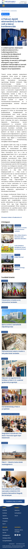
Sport (4, 523)
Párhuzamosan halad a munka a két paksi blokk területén (13, 352)
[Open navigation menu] (3, 6)
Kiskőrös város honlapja (19, 530)
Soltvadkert (18, 513)
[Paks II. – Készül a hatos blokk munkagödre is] (14, 453)
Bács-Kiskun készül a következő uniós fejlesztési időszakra (20, 236)
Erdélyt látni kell (18, 257)
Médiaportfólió (7, 538)
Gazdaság (13, 10)
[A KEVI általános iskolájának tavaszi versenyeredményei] (7, 248)
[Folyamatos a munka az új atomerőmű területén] (7, 228)
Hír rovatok (5, 10)
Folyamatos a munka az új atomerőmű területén (20, 229)
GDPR (21, 547)
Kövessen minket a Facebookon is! (11, 217)
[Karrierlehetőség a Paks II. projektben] (14, 397)
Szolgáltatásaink (7, 540)
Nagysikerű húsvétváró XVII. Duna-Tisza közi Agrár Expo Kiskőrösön (12, 436)
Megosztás (6, 14)
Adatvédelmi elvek (20, 543)
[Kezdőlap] (8, 2)
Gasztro (9, 414)
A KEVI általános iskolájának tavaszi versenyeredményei (20, 247)
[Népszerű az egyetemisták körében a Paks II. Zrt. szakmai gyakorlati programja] (14, 368)
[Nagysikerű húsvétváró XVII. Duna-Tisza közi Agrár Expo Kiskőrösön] (14, 424)
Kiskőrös (17, 510)
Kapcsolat (5, 530)
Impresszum (11, 543)
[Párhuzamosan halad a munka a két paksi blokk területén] (14, 342)
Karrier (4, 532)
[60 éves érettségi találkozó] (7, 268)
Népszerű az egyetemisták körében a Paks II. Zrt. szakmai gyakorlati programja (12, 380)
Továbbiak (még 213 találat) (14, 501)
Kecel (16, 515)
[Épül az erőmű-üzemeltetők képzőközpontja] (14, 316)
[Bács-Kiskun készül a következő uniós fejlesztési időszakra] (7, 238)
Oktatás (17, 254)
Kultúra (5, 513)
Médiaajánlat (6, 535)
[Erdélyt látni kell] (7, 258)
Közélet (17, 265)
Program (5, 521)
